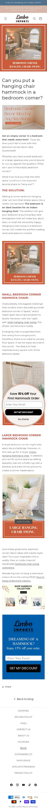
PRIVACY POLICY (23, 773)
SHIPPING (23, 711)
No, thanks (23, 419)
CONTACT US (23, 729)
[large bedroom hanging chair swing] (23, 537)
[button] (5, 19)
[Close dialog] (43, 386)
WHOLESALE (23, 760)
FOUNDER (23, 742)
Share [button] (8, 687)
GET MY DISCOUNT (23, 668)
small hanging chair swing (22, 322)
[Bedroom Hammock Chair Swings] (23, 609)
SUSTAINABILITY (23, 754)
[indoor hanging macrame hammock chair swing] (23, 262)
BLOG (23, 748)
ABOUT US (23, 735)
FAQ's (23, 723)
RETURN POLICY (23, 717)
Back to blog (25, 699)
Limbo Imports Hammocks (27, 807)
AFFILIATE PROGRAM (23, 767)
